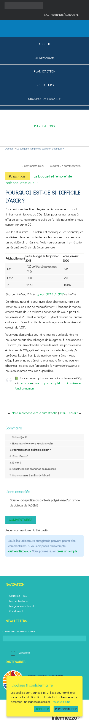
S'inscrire (71, 14)
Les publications (18, 601)
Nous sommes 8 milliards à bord (31, 475)
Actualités (14, 595)
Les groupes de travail (21, 606)
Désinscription (24, 652)
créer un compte (67, 551)
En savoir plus (61, 702)
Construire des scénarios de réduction (34, 468)
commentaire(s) (33, 166)
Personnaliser (66, 709)
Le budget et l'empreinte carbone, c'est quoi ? (40, 148)
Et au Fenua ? (69, 413)
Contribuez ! (16, 611)
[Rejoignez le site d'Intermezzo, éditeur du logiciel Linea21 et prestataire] (66, 718)
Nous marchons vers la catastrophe (34, 413)
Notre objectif (19, 437)
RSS (24, 595)
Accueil (9, 148)
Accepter (42, 709)
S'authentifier (53, 14)
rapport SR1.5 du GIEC (49, 294)
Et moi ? (16, 462)
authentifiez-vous (19, 551)
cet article (26, 383)
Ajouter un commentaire (65, 166)
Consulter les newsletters (19, 631)
